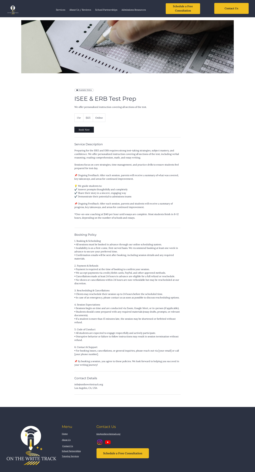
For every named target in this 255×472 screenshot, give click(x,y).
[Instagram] (99, 442)
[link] (84, 130)
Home (65, 433)
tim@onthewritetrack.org (108, 434)
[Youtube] (107, 442)
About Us (66, 440)
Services (75, 456)
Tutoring (66, 456)
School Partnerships (71, 451)
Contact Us (67, 446)
